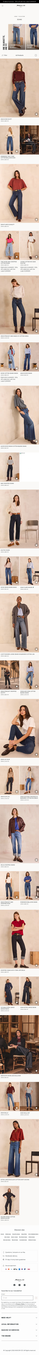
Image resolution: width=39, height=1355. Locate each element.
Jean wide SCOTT (6, 119)
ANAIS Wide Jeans (26, 373)
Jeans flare (24, 1234)
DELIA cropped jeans (8, 865)
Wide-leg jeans (32, 1239)
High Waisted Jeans (33, 1234)
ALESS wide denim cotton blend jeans (13, 446)
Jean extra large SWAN (28, 1007)
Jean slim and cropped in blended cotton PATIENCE (29, 797)
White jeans (32, 1237)
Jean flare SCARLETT (7, 224)
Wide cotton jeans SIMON (9, 373)
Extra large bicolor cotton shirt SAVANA (15, 1179)
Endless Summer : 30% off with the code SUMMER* (19, 1)
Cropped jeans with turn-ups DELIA (13, 970)
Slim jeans (7, 1237)
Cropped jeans (23, 1239)
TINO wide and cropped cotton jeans (9, 262)
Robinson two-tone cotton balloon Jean (8, 157)
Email (3, 1294)
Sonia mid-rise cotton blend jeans (27, 692)
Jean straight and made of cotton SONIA (14, 336)
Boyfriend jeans (23, 1237)
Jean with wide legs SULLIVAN (11, 1075)
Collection (22, 16)
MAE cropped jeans (7, 483)
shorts (2, 1234)
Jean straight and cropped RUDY (7, 902)
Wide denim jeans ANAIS (9, 587)
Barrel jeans (15, 1239)
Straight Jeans (16, 1234)
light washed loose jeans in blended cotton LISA (18, 654)
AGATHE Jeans (5, 550)
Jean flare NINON (26, 587)
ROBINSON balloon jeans (28, 902)
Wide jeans (8, 1234)
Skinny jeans (14, 1237)
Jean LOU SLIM (5, 759)
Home (15, 16)
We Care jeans (6, 1239)
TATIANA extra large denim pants (8, 1008)
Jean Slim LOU (5, 796)
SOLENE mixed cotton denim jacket (8, 1217)
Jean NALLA (4, 1112)
